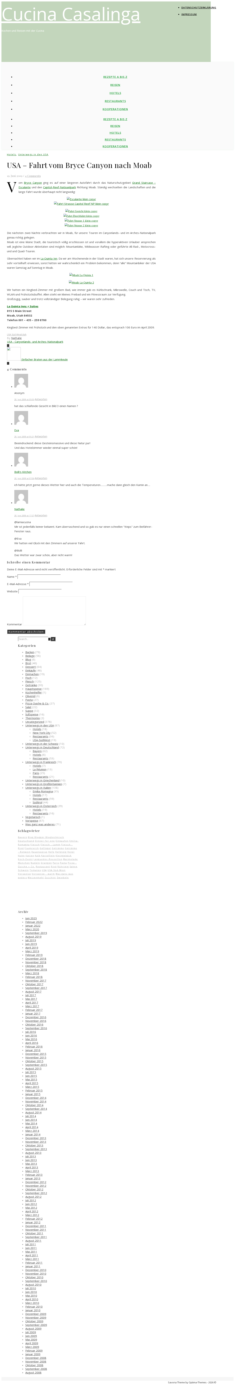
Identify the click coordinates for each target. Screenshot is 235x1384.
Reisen (115, 85)
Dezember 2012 (35, 1182)
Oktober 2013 (34, 1145)
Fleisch (29, 681)
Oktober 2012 (34, 1189)
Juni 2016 (31, 1035)
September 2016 (36, 1028)
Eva (16, 430)
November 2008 (35, 1361)
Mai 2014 (31, 1123)
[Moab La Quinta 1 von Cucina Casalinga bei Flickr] (81, 275)
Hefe (51, 851)
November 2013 (35, 1142)
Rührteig (63, 866)
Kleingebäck (64, 855)
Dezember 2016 (35, 1017)
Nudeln (35, 862)
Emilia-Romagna (43, 791)
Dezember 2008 (35, 1358)
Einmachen (32, 674)
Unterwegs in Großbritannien (43, 784)
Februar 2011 (34, 1262)
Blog (28, 659)
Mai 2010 (31, 1295)
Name (12, 576)
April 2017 (31, 1002)
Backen (29, 652)
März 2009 (32, 1347)
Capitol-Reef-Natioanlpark (59, 187)
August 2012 (33, 1196)
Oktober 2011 (34, 1233)
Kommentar (14, 624)
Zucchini (50, 877)
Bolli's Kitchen (23, 472)
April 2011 (31, 1255)
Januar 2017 (32, 1013)
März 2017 (32, 1006)
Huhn (21, 855)
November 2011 (35, 1229)
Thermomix (32, 718)
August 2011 (33, 1240)
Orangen (46, 862)
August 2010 (33, 1284)
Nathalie (16, 338)
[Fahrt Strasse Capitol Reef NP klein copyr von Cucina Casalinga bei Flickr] (81, 204)
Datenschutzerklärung (198, 7)
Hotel (71, 851)
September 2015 (36, 1065)
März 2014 (32, 1131)
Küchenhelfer (33, 692)
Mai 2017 (31, 999)
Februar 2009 (34, 1350)
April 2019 (31, 947)
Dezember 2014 (35, 1098)
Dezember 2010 (35, 1270)
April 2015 (31, 1083)
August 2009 (33, 1328)
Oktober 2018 (34, 966)
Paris (36, 773)
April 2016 (31, 1043)
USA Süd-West (14, 334)
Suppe (29, 711)
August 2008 (33, 1372)
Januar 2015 (32, 1094)
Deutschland (26, 840)
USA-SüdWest (41, 740)
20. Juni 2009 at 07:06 (24, 478)
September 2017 (36, 988)
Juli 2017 (30, 995)
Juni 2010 (31, 1292)
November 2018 (35, 962)
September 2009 (36, 1325)
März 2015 (32, 1087)
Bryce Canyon (33, 182)
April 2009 (31, 1343)
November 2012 (35, 1185)
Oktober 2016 (34, 1024)
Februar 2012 (34, 1218)
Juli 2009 (30, 1332)
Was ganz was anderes (40, 824)
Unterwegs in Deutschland (42, 747)
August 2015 (33, 1068)
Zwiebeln (63, 877)
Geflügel (45, 848)
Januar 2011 (32, 1266)
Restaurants (115, 101)
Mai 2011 (31, 1251)
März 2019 (32, 951)
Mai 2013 (31, 1163)
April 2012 (31, 1211)
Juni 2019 (31, 944)
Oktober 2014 (34, 1105)
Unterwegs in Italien (38, 787)
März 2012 (32, 1215)
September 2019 (36, 933)
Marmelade (70, 859)
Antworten (41, 399)
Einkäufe (30, 670)
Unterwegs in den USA (33, 154)
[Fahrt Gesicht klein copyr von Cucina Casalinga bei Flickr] (81, 211)
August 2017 (33, 991)
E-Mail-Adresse (18, 584)
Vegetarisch (32, 817)
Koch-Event (25, 859)
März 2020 (32, 929)
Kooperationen (115, 109)
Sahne (73, 866)
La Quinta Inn (49, 258)
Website (12, 591)
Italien (30, 855)
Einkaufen (62, 840)
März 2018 (32, 973)
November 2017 (35, 980)
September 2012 (36, 1193)
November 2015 (35, 1057)
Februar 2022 (34, 922)
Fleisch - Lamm (51, 844)
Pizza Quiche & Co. (37, 703)
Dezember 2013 (35, 1138)
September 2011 (36, 1237)
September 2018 (36, 969)
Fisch (28, 678)
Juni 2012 (31, 1204)
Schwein (23, 870)
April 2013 (31, 1167)
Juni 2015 (31, 1076)
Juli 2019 (30, 940)
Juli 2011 (30, 1244)
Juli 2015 (30, 1072)
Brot (28, 663)
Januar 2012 (32, 1222)
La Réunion (39, 769)
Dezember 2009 (35, 1314)
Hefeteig (61, 851)
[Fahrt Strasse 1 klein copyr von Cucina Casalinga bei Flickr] (81, 220)
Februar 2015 (34, 1090)
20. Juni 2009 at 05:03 (24, 399)
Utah (23, 334)
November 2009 (35, 1317)
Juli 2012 (30, 1200)
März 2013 (32, 1171)
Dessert (30, 667)
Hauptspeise (33, 689)
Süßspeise (31, 714)
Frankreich (32, 848)
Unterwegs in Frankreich (40, 762)
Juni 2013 (31, 1160)
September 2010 (36, 1281)
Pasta (29, 700)
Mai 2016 (31, 1039)
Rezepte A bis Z (115, 77)
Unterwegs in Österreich (41, 806)
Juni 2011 (31, 1248)
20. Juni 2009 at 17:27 (24, 515)
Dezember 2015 (35, 1054)
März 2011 (32, 1259)
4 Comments (33, 176)
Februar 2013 (34, 1174)
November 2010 (35, 1273)
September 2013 (36, 1149)
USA (44, 870)
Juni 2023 (31, 918)
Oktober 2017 (34, 984)
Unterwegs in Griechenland (42, 780)
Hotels (115, 93)
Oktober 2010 (34, 1277)
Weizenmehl (36, 877)
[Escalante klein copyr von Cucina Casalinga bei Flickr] (81, 199)
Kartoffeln (48, 855)
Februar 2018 (34, 977)
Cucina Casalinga (70, 13)
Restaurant (43, 866)
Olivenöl (30, 696)
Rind (54, 866)
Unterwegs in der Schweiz (41, 743)
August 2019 (33, 936)
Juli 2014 (30, 1116)
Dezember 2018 (35, 958)
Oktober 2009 (34, 1321)
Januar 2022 (32, 925)
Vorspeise (31, 820)
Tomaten (35, 870)
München (24, 862)
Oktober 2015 (34, 1061)
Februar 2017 (34, 1010)
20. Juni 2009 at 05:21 (24, 436)
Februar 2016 (34, 1046)
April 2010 (31, 1299)
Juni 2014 (31, 1120)
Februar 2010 (34, 1306)
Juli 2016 (30, 1032)
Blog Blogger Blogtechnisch (46, 837)
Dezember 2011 (35, 1226)
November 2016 (35, 1021)
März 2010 (32, 1303)
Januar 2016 (32, 1050)
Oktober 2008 (34, 1365)
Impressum (189, 14)
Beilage (30, 656)
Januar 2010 (32, 1310)
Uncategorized (34, 722)
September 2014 (36, 1109)
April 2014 (31, 1127)
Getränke (31, 685)
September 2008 (36, 1369)
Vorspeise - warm (43, 873)
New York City (41, 732)
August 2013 (33, 1152)
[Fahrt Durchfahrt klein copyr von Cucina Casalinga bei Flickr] (81, 215)
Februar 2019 (34, 955)
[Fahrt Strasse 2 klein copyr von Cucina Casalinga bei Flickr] (81, 225)
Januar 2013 (32, 1178)
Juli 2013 (30, 1156)
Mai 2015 (31, 1079)
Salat (28, 707)
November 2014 (35, 1101)
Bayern (37, 751)
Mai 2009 (31, 1339)
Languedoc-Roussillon (48, 859)
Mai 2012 (31, 1207)
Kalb (38, 855)
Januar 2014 (32, 1134)
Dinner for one (45, 840)
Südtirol (37, 802)
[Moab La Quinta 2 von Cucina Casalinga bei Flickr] (81, 282)
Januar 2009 (32, 1354)
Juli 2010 (30, 1288)
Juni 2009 (31, 1336)
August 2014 (33, 1112)
